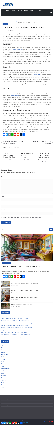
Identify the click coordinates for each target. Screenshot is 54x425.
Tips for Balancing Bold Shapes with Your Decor (21, 266)
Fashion (20, 10)
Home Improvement (6, 263)
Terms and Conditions (6, 402)
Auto (2, 345)
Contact (13, 14)
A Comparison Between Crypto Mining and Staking (9, 155)
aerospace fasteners (17, 49)
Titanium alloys (36, 74)
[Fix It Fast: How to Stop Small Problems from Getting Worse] (5, 298)
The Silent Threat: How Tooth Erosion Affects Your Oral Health (13, 142)
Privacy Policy (4, 399)
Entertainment (4, 354)
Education (3, 352)
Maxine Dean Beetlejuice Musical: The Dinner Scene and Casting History (18, 323)
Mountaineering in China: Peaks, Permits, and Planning (14, 332)
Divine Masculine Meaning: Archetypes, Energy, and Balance (15, 334)
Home (7, 10)
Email (3, 203)
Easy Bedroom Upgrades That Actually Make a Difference (24, 283)
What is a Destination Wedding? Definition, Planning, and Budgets (16, 327)
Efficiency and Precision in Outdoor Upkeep (21, 304)
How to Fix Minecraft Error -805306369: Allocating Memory (14, 318)
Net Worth (3, 375)
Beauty (2, 347)
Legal (2, 370)
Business (13, 10)
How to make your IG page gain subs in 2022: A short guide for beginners (44, 156)
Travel (7, 14)
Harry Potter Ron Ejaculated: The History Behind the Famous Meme (17, 330)
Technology (40, 10)
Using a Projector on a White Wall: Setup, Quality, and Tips (15, 316)
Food (2, 363)
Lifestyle (32, 10)
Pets (2, 377)
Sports (2, 382)
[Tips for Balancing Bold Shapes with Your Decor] (27, 247)
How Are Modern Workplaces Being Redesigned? (41, 142)
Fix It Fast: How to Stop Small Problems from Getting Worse (25, 297)
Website (3, 209)
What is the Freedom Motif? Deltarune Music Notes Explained (15, 320)
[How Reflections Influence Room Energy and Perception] (5, 291)
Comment (4, 176)
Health (26, 10)
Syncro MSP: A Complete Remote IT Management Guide (14, 337)
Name (3, 196)
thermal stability (15, 95)
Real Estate (3, 380)
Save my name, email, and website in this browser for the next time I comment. (22, 217)
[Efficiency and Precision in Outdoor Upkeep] (5, 306)
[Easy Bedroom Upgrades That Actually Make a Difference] (5, 284)
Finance (3, 359)
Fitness (2, 361)
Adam (12, 30)
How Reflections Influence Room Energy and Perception (24, 290)
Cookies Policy (4, 405)
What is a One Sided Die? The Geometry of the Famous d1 (14, 325)
